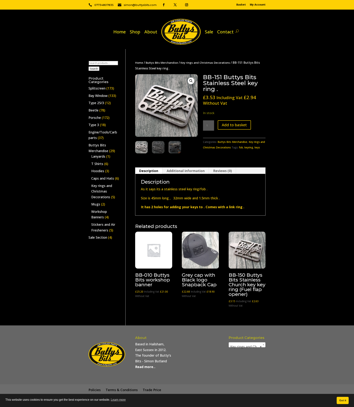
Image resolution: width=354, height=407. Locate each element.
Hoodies (97, 171)
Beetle (93, 110)
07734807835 (104, 5)
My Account (258, 4)
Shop (135, 32)
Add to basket (234, 124)
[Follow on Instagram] (187, 5)
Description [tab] (148, 171)
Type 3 (93, 125)
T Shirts (97, 164)
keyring (248, 147)
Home (119, 32)
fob (241, 147)
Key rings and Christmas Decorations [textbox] (247, 346)
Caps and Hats (102, 178)
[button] (191, 81)
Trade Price (152, 390)
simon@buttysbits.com (140, 5)
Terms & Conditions (122, 390)
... (145, 367)
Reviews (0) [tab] (222, 171)
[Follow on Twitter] (175, 5)
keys (257, 147)
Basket (241, 4)
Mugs (95, 204)
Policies (94, 390)
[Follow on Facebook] (164, 5)
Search (94, 68)
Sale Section (97, 237)
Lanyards (98, 156)
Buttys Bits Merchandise (162, 62)
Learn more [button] (118, 399)
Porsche (94, 117)
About (150, 32)
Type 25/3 (96, 103)
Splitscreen (96, 88)
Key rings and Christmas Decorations (205, 62)
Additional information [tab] (186, 171)
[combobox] (247, 344)
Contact (225, 32)
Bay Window (97, 95)
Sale (209, 32)
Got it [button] (342, 400)
